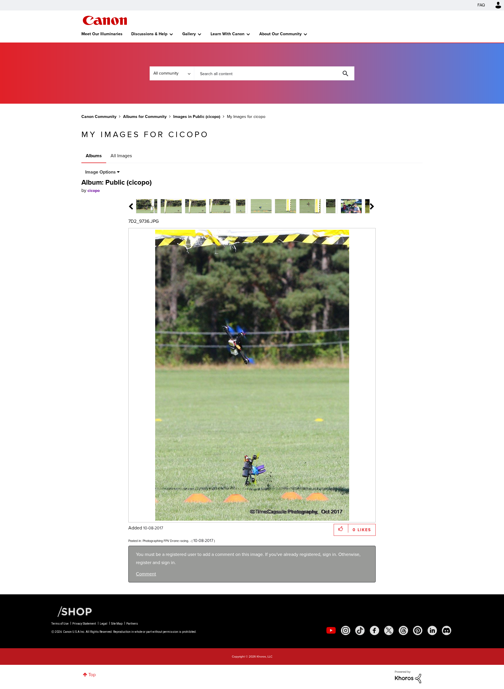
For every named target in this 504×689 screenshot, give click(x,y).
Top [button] (92, 674)
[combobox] (274, 73)
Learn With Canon (227, 34)
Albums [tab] (94, 155)
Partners (132, 623)
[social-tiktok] (360, 630)
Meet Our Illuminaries (102, 34)
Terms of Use (60, 623)
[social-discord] (446, 630)
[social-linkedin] (432, 630)
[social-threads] (403, 630)
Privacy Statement (84, 623)
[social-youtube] (331, 630)
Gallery (189, 34)
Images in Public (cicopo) (196, 117)
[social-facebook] (374, 630)
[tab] (146, 205)
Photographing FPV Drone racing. (166, 540)
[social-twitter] (388, 630)
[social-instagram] (345, 630)
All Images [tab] (121, 155)
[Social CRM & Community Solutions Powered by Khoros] (408, 676)
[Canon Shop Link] (71, 611)
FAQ (481, 5)
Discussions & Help (149, 34)
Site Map (117, 623)
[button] (341, 528)
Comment (146, 573)
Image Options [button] (100, 172)
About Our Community (280, 34)
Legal (103, 623)
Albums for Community (145, 117)
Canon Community (105, 20)
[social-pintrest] (417, 630)
